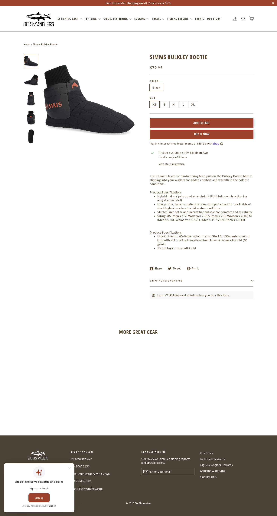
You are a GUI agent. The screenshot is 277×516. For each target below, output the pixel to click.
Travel (156, 19)
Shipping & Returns (212, 470)
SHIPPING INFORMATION (166, 280)
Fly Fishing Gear (68, 19)
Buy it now (201, 134)
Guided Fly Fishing (116, 19)
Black (156, 87)
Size (153, 98)
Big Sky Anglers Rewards (216, 465)
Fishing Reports (178, 19)
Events (199, 19)
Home (27, 44)
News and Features (212, 459)
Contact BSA (208, 476)
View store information (172, 163)
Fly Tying (91, 19)
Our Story (214, 19)
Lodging (140, 19)
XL (193, 104)
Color (154, 81)
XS (154, 104)
